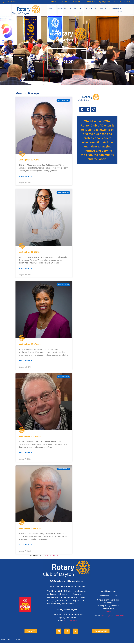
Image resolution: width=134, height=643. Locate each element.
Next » (55, 555)
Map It (108, 611)
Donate (119, 11)
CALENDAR (64, 2)
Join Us (87, 8)
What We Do (74, 8)
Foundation (99, 8)
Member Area (114, 8)
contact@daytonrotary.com (112, 616)
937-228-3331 (70, 621)
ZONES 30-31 (90, 2)
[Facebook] (82, 109)
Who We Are (61, 8)
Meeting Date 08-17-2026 (30, 344)
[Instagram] (93, 109)
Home (51, 8)
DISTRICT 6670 (77, 2)
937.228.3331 (12, 2)
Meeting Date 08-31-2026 (30, 160)
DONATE (54, 2)
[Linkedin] (87, 109)
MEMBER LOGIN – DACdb (122, 2)
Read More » (25, 176)
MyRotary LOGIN (104, 2)
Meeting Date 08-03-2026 (30, 528)
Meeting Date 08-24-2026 (30, 252)
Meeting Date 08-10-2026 (30, 436)
